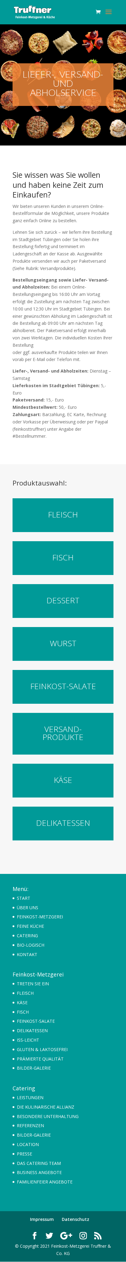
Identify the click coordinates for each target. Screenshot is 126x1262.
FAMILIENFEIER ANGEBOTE (44, 1182)
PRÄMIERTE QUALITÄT (40, 1059)
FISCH (23, 1012)
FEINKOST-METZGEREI (40, 917)
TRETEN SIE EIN (33, 984)
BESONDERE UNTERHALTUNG (48, 1116)
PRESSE (24, 1154)
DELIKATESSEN (32, 1030)
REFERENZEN (30, 1125)
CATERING (27, 935)
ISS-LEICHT (28, 1040)
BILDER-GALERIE (34, 1068)
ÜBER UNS (27, 907)
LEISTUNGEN (30, 1097)
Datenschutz (75, 1219)
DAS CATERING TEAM (39, 1163)
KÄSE (22, 1002)
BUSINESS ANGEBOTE (39, 1172)
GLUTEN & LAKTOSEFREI (42, 1049)
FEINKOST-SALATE (36, 1021)
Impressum (42, 1219)
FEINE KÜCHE (30, 926)
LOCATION (28, 1144)
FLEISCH (25, 993)
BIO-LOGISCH (30, 945)
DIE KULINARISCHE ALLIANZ (45, 1107)
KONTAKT (27, 954)
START (23, 898)
